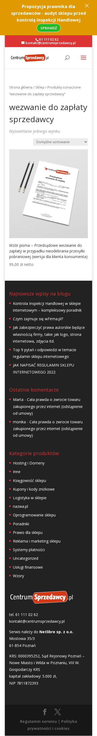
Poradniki (21, 523)
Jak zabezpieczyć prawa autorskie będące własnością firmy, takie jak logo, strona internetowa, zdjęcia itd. (49, 334)
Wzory (18, 575)
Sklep (39, 87)
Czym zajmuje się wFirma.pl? (38, 318)
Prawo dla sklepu (28, 532)
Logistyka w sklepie (30, 497)
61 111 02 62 (48, 39)
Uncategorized (25, 558)
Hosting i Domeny (28, 463)
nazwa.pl (20, 506)
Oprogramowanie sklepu (34, 514)
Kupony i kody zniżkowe (34, 489)
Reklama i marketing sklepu (37, 541)
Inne (16, 471)
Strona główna (20, 87)
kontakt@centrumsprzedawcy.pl (37, 621)
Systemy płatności (29, 549)
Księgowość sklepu (29, 480)
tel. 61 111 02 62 (23, 614)
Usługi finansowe (28, 567)
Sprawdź (48, 28)
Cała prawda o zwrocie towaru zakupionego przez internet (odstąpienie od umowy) (48, 406)
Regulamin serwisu (38, 721)
